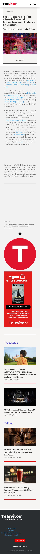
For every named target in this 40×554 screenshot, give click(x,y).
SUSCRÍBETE (20, 541)
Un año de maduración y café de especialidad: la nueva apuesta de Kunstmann (18, 452)
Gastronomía (17, 457)
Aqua (8, 82)
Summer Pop (20, 134)
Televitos (21, 60)
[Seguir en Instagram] (20, 233)
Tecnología (16, 379)
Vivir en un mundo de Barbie (16, 120)
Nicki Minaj (29, 82)
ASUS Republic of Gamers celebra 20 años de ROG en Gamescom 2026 (19, 411)
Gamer (15, 415)
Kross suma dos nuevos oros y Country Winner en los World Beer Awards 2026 (18, 490)
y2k (14, 134)
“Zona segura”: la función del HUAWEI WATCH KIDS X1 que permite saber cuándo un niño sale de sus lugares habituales (20, 373)
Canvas (20, 142)
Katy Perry (25, 84)
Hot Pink (19, 132)
